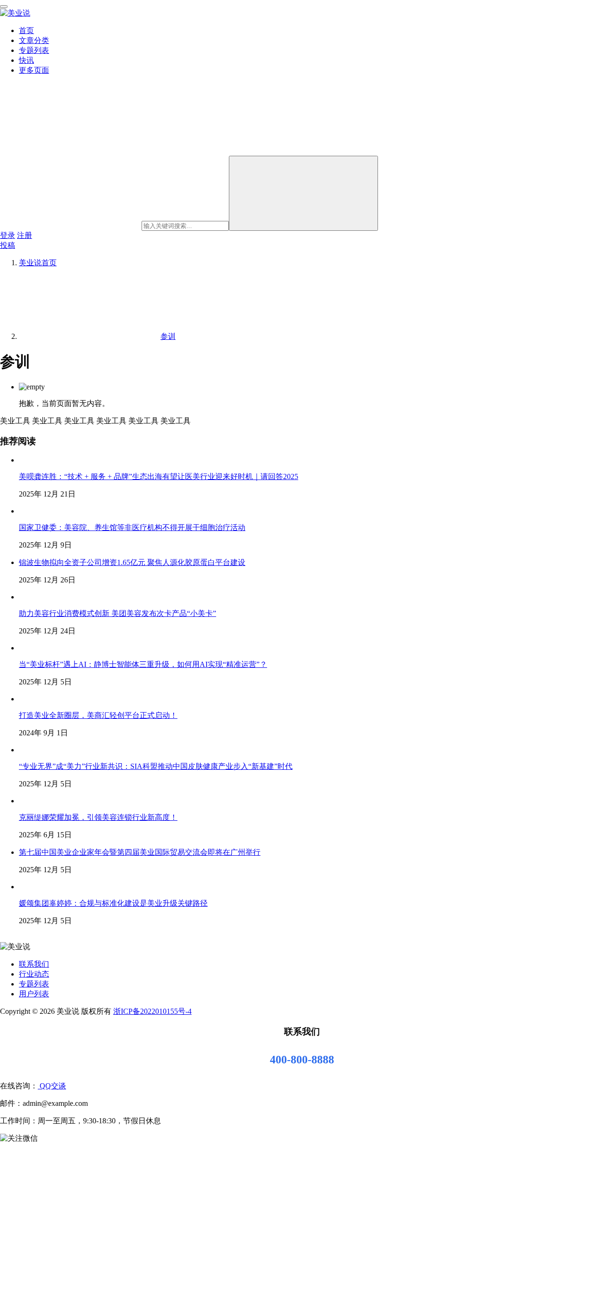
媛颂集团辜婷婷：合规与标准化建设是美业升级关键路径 (113, 903)
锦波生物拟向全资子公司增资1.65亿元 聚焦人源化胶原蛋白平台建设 (132, 562)
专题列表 (34, 50)
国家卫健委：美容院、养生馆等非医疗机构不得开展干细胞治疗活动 (132, 527)
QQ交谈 (52, 1086)
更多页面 (34, 70)
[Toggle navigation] (4, 6)
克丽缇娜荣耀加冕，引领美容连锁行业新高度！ (98, 817)
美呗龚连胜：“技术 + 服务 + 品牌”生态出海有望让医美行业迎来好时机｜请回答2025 (158, 476)
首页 (26, 30)
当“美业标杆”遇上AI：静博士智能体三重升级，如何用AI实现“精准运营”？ (143, 664)
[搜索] (303, 193)
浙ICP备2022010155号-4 (152, 1011)
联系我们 (34, 964)
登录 (7, 235)
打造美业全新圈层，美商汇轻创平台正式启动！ (98, 715)
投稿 (7, 245)
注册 (24, 235)
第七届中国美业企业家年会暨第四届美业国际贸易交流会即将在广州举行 (139, 852)
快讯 (26, 60)
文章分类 (34, 40)
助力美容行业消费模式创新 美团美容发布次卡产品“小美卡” (117, 613)
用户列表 (34, 994)
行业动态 (34, 974)
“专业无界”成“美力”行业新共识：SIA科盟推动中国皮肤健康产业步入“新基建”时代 (156, 766)
